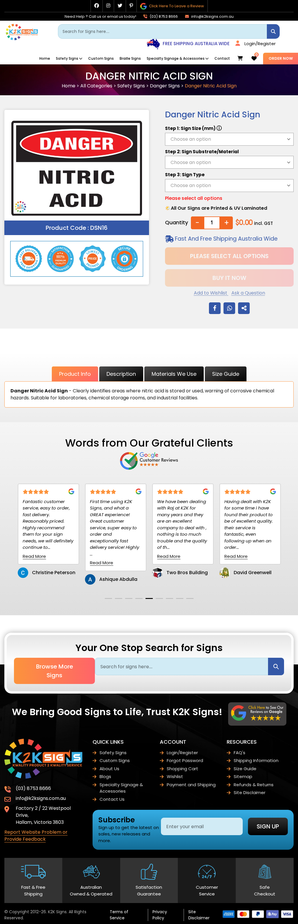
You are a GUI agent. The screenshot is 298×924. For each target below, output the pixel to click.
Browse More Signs (54, 670)
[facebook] (96, 5)
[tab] (108, 598)
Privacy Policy (159, 915)
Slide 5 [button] (149, 598)
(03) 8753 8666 (163, 16)
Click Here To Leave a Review (176, 6)
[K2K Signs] (22, 38)
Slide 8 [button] (179, 598)
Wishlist (175, 776)
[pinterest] (131, 5)
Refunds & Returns (254, 785)
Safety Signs (67, 58)
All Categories (96, 85)
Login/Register (260, 43)
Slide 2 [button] (118, 598)
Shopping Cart (182, 769)
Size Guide (225, 374)
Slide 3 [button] (128, 598)
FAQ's (239, 753)
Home (44, 58)
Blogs (105, 776)
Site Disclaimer (249, 792)
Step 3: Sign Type (185, 175)
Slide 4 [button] (139, 598)
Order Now (281, 58)
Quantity (176, 222)
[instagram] (108, 5)
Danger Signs (165, 85)
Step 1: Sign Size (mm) (193, 128)
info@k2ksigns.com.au (212, 16)
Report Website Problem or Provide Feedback (36, 835)
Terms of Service (119, 915)
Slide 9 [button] (190, 598)
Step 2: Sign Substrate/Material (202, 152)
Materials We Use (174, 374)
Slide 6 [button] (159, 598)
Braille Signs (130, 58)
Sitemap (243, 776)
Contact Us (112, 799)
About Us (109, 769)
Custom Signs (101, 58)
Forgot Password (185, 760)
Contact (222, 58)
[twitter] (120, 5)
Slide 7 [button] (169, 598)
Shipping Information (256, 760)
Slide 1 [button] (108, 598)
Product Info (75, 374)
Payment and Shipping (191, 785)
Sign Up (268, 826)
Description (121, 374)
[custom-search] (273, 31)
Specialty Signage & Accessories (176, 58)
